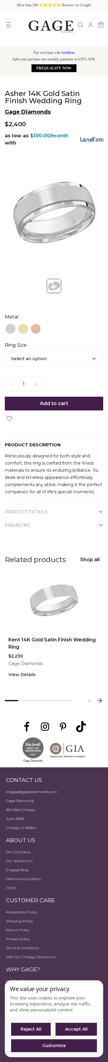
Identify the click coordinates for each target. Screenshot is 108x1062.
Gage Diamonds (28, 112)
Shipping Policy (19, 921)
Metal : (13, 317)
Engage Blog (17, 870)
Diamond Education (23, 879)
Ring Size (16, 345)
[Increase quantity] (35, 384)
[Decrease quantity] (12, 384)
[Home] (51, 26)
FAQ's (11, 887)
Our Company (18, 852)
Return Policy (17, 930)
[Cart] (101, 25)
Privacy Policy (18, 939)
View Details (22, 674)
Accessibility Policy (21, 912)
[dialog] (54, 1018)
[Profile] (90, 25)
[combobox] (54, 358)
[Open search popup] (80, 25)
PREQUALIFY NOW (53, 68)
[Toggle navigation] (8, 25)
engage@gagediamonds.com (31, 791)
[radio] (10, 328)
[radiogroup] (54, 328)
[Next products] (99, 700)
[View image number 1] (54, 286)
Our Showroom (19, 861)
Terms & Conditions (22, 948)
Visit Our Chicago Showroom (31, 957)
